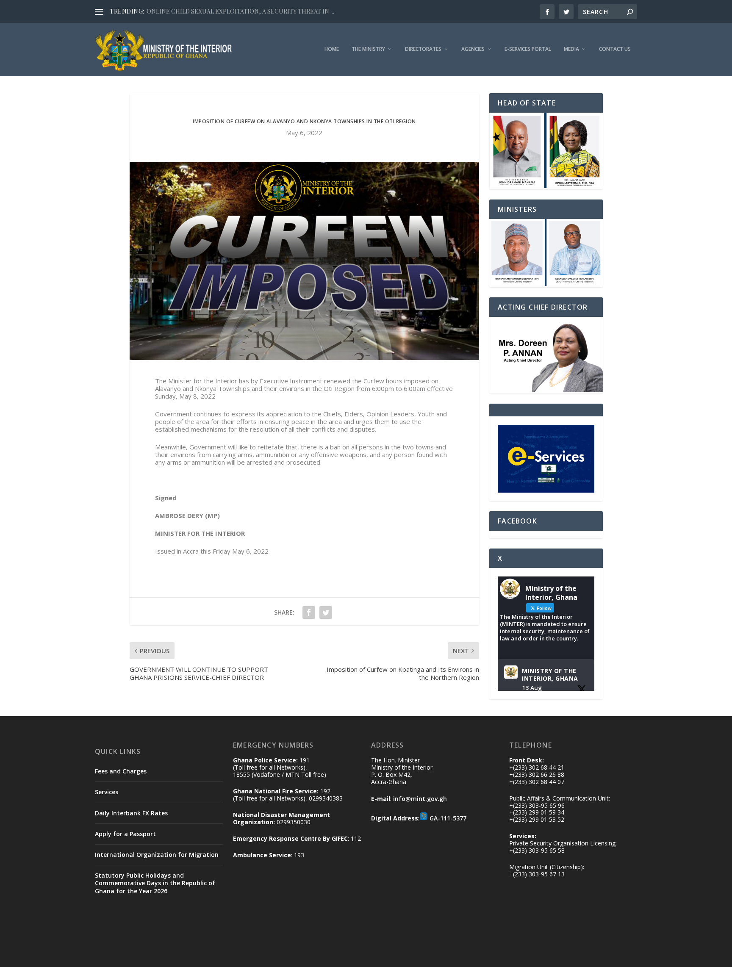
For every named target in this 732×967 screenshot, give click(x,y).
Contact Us (615, 49)
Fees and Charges (121, 771)
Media (571, 49)
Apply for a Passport (125, 834)
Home (331, 49)
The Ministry (368, 49)
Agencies (473, 49)
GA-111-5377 (448, 818)
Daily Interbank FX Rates (131, 813)
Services (106, 792)
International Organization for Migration (157, 855)
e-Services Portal (528, 49)
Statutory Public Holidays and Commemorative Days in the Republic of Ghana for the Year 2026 (155, 883)
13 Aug (532, 688)
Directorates (423, 49)
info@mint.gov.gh (420, 799)
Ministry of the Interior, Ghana (550, 674)
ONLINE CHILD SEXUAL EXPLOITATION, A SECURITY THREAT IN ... (240, 11)
